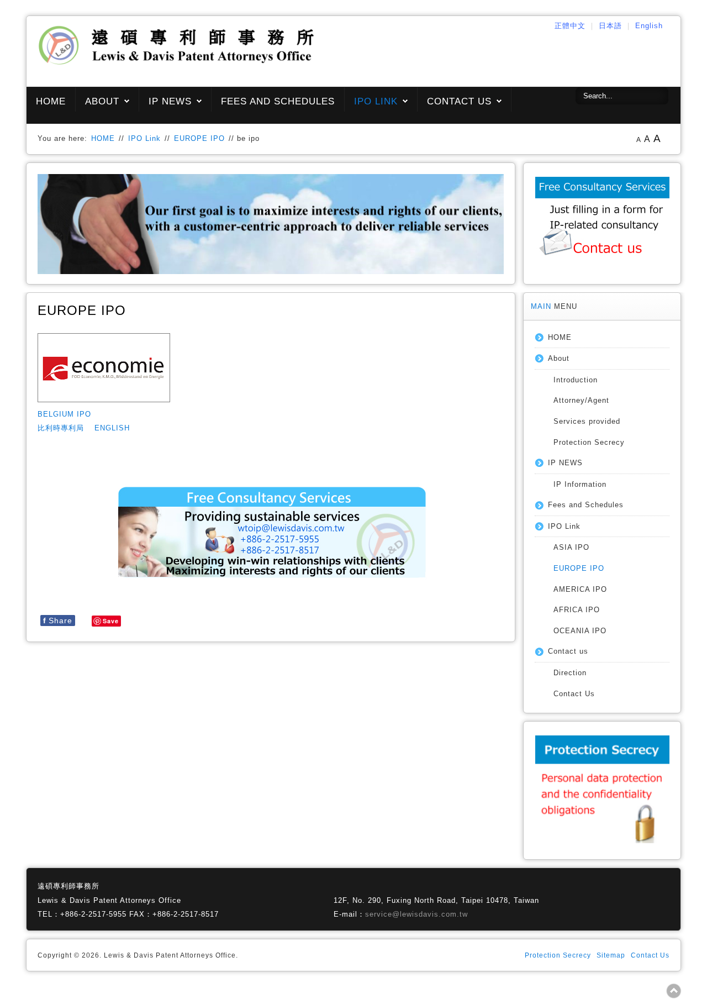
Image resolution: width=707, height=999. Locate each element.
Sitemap (611, 955)
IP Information (579, 484)
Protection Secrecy (589, 442)
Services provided (586, 421)
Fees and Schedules (278, 101)
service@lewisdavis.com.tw (416, 914)
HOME (51, 101)
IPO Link (376, 101)
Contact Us (574, 694)
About (102, 101)
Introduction (575, 380)
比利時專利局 (61, 428)
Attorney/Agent (581, 400)
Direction (570, 673)
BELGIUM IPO (64, 414)
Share (57, 620)
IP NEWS (170, 101)
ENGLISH (112, 428)
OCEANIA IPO (579, 631)
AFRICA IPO (576, 610)
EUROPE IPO (199, 138)
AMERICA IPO (580, 589)
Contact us (459, 101)
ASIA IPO (571, 547)
